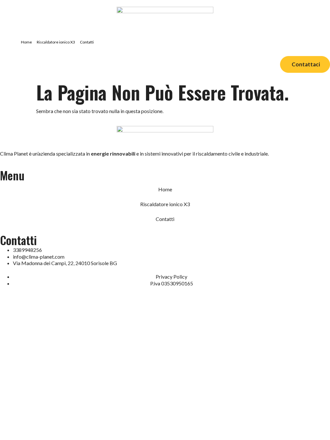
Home (26, 42)
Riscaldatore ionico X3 (56, 42)
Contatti (87, 42)
